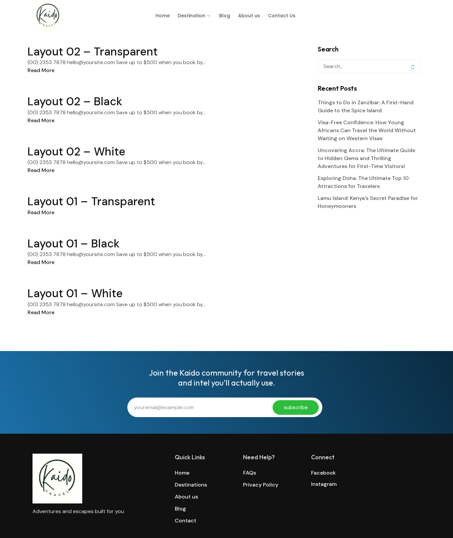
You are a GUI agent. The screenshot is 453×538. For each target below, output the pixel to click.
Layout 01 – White (75, 293)
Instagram (324, 484)
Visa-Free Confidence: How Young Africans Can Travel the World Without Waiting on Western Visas (367, 130)
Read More (41, 70)
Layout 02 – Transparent (93, 51)
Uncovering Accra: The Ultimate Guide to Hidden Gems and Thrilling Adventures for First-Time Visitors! (366, 158)
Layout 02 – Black (75, 101)
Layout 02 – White (76, 151)
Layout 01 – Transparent (91, 201)
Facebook (323, 472)
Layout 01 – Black (73, 243)
